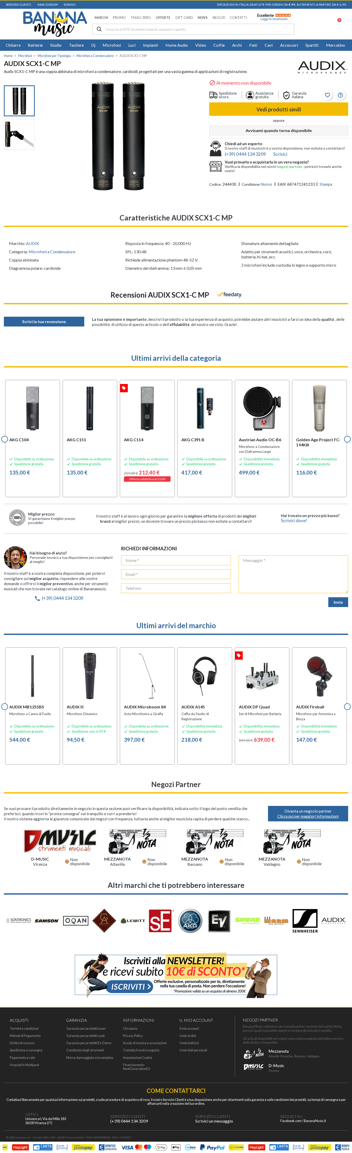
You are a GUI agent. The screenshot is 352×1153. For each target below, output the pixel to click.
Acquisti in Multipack (24, 1065)
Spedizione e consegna (26, 1050)
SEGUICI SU (291, 1116)
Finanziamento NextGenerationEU (136, 1067)
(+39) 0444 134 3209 (58, 598)
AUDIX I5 (75, 706)
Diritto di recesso (22, 1043)
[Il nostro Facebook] (270, 1118)
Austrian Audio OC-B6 (260, 439)
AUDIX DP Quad (254, 706)
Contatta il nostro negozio (141, 1050)
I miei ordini (187, 1036)
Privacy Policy (133, 1036)
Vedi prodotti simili (278, 109)
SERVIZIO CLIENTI (127, 1116)
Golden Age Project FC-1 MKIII (318, 442)
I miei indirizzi (189, 1043)
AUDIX (32, 243)
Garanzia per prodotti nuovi (86, 1029)
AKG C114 (133, 439)
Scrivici (69, 4)
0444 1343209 (47, 4)
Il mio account (189, 1029)
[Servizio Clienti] (100, 1118)
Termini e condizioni (24, 1029)
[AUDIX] (322, 68)
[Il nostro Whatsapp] (185, 1118)
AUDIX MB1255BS (26, 706)
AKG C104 (19, 439)
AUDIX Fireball (310, 706)
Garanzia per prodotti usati (85, 1036)
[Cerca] (99, 29)
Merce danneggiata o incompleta (89, 1058)
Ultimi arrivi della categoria (176, 358)
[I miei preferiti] (310, 24)
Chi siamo (130, 1029)
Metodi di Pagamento (25, 1036)
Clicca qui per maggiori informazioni (308, 816)
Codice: (215, 184)
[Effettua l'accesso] (324, 24)
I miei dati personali (193, 1050)
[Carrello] (336, 24)
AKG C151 (76, 439)
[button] (101, 17)
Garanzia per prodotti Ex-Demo (88, 1043)
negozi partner (290, 166)
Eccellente (272, 17)
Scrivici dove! (294, 520)
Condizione (251, 184)
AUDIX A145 (193, 706)
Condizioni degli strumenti (85, 1050)
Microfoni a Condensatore (52, 251)
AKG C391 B (192, 439)
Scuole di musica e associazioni (145, 1043)
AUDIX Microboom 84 (145, 706)
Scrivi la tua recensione (44, 321)
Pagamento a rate (22, 1058)
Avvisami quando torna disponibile (279, 130)
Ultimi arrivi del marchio (176, 625)
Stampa (326, 184)
